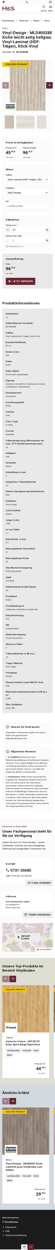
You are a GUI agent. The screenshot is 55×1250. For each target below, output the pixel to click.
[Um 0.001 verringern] (8, 230)
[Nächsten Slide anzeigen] (49, 85)
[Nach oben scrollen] (31, 1247)
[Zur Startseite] (8, 8)
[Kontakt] (51, 2)
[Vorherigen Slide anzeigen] (5, 85)
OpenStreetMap (45, 949)
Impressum (10, 1227)
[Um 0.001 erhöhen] (47, 230)
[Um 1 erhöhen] (47, 241)
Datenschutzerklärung (16, 1235)
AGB (7, 1231)
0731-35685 (20, 870)
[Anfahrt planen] (4, 2)
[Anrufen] (28, 2)
